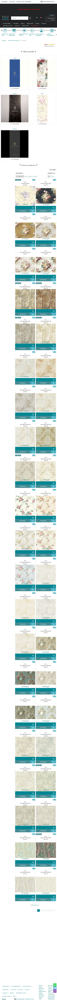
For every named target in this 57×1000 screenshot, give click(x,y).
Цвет (14, 996)
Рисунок (12, 993)
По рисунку (6, 989)
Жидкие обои (30, 23)
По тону (27, 989)
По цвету (5, 993)
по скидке (35, 176)
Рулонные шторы (41, 996)
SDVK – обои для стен (5, 18)
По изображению (15, 986)
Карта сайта (51, 997)
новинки (30, 176)
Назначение (6, 986)
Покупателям (25, 25)
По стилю (13, 989)
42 (48, 176)
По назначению (27, 986)
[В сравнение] (33, 180)
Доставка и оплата (7, 25)
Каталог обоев (7, 23)
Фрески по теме (7, 996)
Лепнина (43, 23)
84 (50, 176)
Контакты (17, 25)
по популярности (20, 176)
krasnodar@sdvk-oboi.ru (48, 1)
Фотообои (16, 23)
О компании (51, 994)
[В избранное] (34, 180)
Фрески (22, 23)
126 (52, 176)
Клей (40, 999)
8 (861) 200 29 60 (29, 999)
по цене (26, 176)
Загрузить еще (35, 905)
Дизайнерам (51, 999)
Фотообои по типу (21, 993)
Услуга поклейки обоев (50, 990)
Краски (37, 23)
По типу (20, 989)
